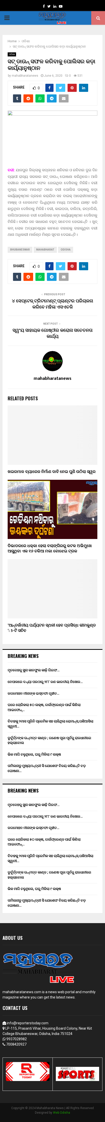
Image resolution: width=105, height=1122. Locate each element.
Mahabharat (45, 249)
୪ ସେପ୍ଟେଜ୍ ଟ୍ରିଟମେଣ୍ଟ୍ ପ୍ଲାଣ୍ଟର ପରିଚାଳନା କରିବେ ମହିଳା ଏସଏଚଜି (52, 304)
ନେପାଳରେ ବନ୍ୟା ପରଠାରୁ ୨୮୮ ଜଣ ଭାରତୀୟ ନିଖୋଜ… (45, 682)
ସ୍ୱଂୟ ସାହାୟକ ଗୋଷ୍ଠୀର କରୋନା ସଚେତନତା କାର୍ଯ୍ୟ (52, 333)
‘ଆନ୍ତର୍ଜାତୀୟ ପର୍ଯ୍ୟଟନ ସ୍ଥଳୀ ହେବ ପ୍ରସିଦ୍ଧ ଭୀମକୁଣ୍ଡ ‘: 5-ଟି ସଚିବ (52, 628)
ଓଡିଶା (12, 54)
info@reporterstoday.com (27, 1023)
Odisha (66, 249)
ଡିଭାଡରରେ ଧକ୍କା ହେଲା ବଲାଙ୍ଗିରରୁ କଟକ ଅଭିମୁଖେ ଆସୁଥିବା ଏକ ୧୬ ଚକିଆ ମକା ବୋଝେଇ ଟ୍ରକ (50, 549)
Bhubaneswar (20, 249)
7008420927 (16, 1044)
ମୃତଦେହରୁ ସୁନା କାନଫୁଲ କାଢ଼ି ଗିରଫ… (34, 670)
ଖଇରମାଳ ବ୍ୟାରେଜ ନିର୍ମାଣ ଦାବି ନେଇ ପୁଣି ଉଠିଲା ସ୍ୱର (52, 471)
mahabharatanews (25, 75)
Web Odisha (61, 1112)
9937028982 (16, 1039)
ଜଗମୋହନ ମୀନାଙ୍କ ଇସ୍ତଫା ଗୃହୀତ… (33, 693)
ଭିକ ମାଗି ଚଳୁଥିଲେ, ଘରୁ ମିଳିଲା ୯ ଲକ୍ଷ (34, 754)
